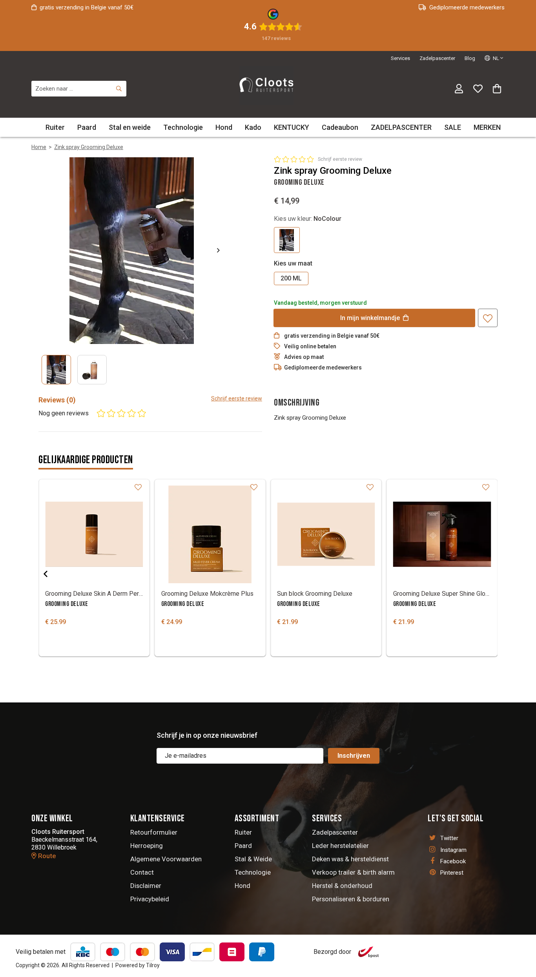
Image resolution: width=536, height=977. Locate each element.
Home (38, 147)
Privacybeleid (149, 899)
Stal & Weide (253, 859)
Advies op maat (304, 357)
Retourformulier (153, 832)
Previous (51, 574)
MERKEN (487, 127)
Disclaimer (145, 886)
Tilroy (153, 965)
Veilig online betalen (310, 346)
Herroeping (146, 846)
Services (400, 58)
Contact (142, 872)
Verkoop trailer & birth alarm (353, 872)
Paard (86, 127)
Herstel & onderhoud (342, 886)
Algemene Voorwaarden (166, 859)
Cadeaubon (340, 127)
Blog (470, 58)
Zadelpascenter (437, 58)
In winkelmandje (370, 318)
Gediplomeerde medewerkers (467, 7)
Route (46, 856)
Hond (223, 127)
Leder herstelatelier (340, 846)
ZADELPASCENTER (401, 127)
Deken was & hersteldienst (350, 859)
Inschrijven (353, 755)
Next (211, 250)
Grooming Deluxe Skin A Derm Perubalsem (94, 593)
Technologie (183, 127)
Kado (253, 127)
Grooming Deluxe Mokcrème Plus (207, 593)
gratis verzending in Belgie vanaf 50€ (86, 7)
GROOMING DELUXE (66, 604)
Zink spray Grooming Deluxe (88, 147)
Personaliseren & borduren (350, 899)
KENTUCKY (291, 127)
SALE (452, 127)
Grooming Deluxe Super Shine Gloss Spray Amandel (442, 593)
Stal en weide (130, 127)
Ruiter (55, 127)
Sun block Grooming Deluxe (314, 593)
